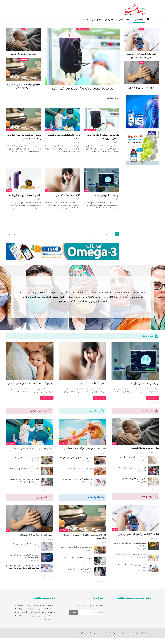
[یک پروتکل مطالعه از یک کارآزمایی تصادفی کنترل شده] (82, 56)
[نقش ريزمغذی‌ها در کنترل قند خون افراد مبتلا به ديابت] (153, 546)
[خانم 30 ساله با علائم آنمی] (62, 180)
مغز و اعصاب (23, 59)
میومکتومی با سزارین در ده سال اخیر (133, 456)
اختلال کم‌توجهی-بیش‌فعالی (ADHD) (26, 457)
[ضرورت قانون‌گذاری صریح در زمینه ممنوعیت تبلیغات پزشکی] (100, 482)
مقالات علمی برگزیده (82, 29)
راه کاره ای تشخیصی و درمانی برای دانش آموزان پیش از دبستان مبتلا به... (24, 480)
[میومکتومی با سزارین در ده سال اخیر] (153, 460)
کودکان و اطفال (49, 130)
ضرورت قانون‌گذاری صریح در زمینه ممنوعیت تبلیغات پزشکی (77, 480)
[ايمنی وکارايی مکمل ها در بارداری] (153, 481)
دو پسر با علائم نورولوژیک (107, 195)
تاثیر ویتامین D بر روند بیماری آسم (25, 195)
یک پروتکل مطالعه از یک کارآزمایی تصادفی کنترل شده (82, 88)
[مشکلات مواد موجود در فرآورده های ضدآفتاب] (82, 432)
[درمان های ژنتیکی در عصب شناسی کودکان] (62, 119)
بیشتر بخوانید (152, 397)
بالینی (86, 190)
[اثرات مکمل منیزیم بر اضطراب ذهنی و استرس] (100, 550)
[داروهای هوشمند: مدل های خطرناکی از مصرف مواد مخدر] (23, 69)
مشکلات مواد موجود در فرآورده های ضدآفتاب (84, 448)
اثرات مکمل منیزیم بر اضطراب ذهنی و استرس (76, 547)
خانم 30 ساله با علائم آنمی (68, 195)
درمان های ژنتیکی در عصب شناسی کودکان (33, 448)
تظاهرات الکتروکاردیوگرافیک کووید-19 (26, 543)
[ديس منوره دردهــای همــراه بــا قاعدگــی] (153, 470)
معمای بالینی (96, 19)
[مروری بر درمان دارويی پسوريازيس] (100, 471)
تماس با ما (84, 19)
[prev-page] (156, 404)
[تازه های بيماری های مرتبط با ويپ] (100, 571)
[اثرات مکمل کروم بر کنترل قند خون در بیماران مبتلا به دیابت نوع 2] (141, 39)
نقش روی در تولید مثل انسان (23, 54)
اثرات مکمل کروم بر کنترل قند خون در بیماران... (137, 534)
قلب (141, 62)
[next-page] (90, 234)
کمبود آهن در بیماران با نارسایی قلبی (141, 89)
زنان (23, 29)
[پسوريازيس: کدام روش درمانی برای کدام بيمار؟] (100, 460)
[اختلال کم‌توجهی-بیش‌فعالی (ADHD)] (47, 460)
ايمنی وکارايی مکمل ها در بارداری (134, 478)
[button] (148, 19)
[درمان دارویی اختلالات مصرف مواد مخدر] (100, 561)
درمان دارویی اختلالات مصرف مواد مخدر (78, 557)
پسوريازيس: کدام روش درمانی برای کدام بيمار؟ (76, 457)
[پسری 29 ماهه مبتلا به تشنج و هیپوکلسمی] (29, 361)
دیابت (141, 29)
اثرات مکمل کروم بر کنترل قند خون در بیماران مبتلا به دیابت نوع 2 (141, 56)
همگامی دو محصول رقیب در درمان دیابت (131, 554)
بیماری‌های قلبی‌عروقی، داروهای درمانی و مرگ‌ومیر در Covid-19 (24, 556)
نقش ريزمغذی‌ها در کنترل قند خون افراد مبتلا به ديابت (129, 544)
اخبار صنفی (109, 19)
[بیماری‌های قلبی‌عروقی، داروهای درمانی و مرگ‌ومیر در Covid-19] (47, 557)
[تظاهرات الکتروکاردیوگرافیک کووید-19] (47, 546)
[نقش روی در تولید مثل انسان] (23, 39)
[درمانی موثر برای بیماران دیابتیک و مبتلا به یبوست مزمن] (153, 568)
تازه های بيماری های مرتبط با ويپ (80, 568)
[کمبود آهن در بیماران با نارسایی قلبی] (141, 72)
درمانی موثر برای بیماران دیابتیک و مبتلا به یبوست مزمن (131, 566)
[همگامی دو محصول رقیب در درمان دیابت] (153, 557)
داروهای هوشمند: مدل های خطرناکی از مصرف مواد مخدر (23, 86)
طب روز (9, 190)
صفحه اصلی (138, 19)
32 (96, 234)
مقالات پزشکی (123, 19)
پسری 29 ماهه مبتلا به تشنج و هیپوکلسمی (30, 383)
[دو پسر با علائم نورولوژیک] (101, 180)
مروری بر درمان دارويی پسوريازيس (80, 468)
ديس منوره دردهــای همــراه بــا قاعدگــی (130, 467)
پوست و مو (63, 444)
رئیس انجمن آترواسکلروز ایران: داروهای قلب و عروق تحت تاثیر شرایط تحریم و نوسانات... (22, 566)
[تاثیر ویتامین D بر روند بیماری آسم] (23, 180)
